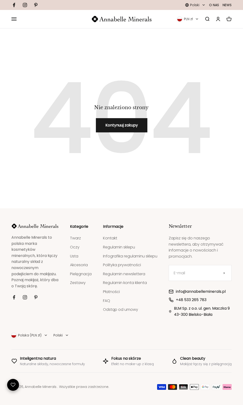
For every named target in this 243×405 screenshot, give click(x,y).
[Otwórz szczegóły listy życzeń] (13, 385)
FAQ (106, 300)
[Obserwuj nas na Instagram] (25, 5)
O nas (214, 5)
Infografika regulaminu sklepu (130, 256)
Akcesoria (79, 265)
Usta (74, 256)
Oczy (74, 247)
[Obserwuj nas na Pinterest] (35, 5)
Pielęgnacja (81, 274)
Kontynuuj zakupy (121, 125)
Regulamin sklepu (119, 247)
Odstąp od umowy (120, 309)
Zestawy (78, 282)
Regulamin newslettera (124, 274)
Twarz (75, 238)
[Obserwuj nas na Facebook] (14, 5)
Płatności (111, 291)
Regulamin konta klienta (125, 282)
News (227, 5)
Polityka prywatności (122, 265)
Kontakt (110, 238)
